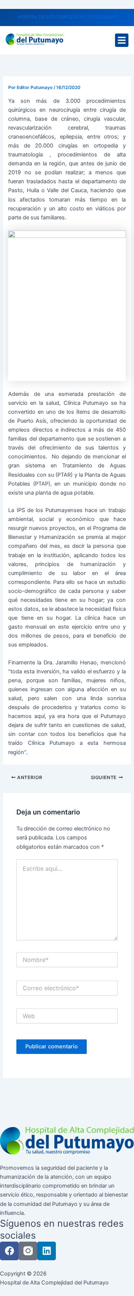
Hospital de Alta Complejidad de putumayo (67, 17)
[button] (121, 40)
